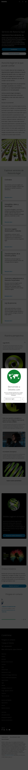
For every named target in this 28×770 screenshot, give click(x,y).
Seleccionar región (9, 399)
